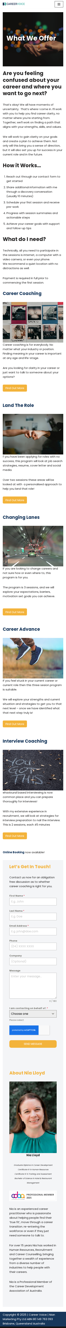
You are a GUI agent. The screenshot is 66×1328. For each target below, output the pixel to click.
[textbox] (30, 1013)
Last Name (16, 910)
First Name (17, 895)
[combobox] (33, 1014)
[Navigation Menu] (59, 4)
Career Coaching (22, 293)
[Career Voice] (14, 4)
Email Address (19, 925)
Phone (13, 940)
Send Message (33, 1044)
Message (14, 970)
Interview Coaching (25, 741)
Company (15, 955)
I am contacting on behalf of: (28, 1008)
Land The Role (18, 405)
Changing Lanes (21, 517)
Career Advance (21, 629)
